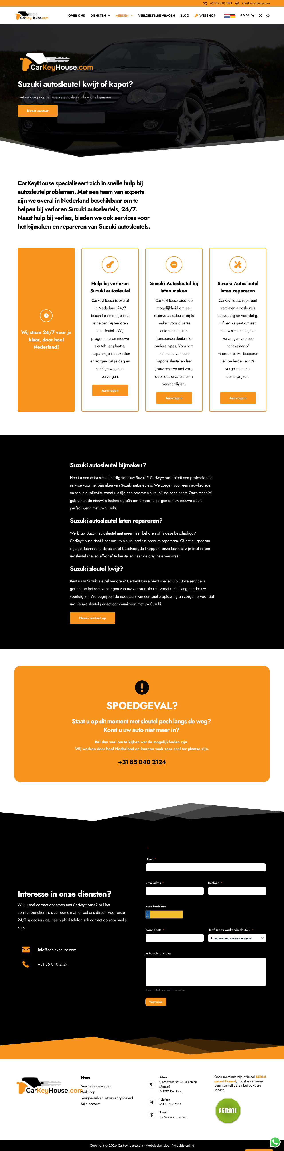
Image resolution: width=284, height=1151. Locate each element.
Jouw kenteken (155, 906)
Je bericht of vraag (158, 953)
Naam (150, 859)
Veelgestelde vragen (156, 15)
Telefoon (215, 883)
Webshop (207, 15)
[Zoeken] (268, 15)
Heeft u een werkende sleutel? (230, 930)
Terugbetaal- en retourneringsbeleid (107, 1098)
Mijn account (90, 1103)
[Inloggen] (260, 15)
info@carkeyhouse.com (256, 3)
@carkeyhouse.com (60, 950)
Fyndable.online (183, 1145)
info (41, 950)
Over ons (76, 15)
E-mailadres (154, 883)
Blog (184, 15)
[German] (233, 15)
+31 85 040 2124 (221, 3)
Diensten (98, 15)
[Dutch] (227, 15)
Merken (122, 15)
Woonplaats (154, 930)
